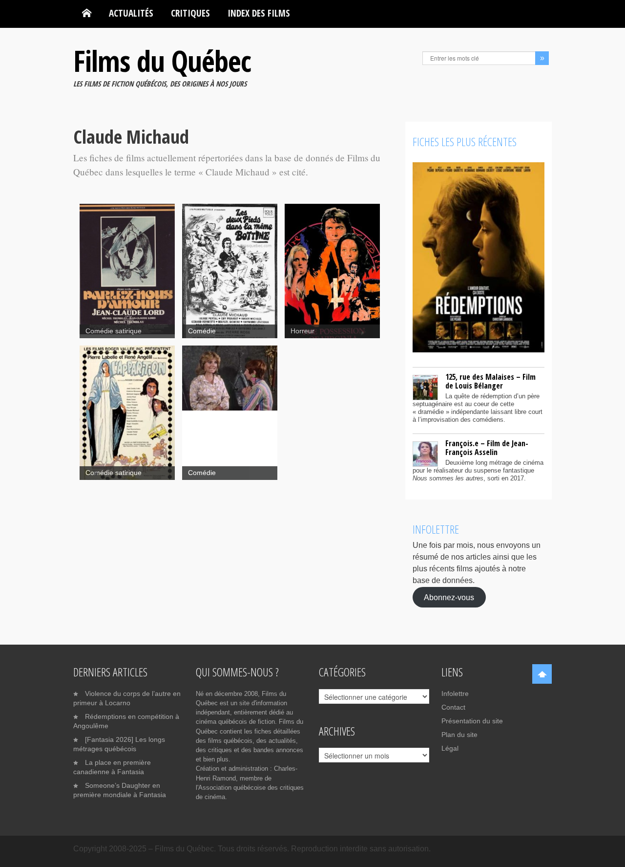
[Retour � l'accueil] (86, 13)
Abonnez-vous (449, 597)
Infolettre (455, 693)
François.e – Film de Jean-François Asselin (486, 447)
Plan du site (459, 734)
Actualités (131, 13)
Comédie (202, 331)
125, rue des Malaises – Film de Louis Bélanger (490, 381)
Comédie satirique (113, 331)
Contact (453, 707)
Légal (449, 748)
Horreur (302, 331)
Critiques (190, 13)
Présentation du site (472, 721)
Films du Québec (162, 60)
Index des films (259, 13)
